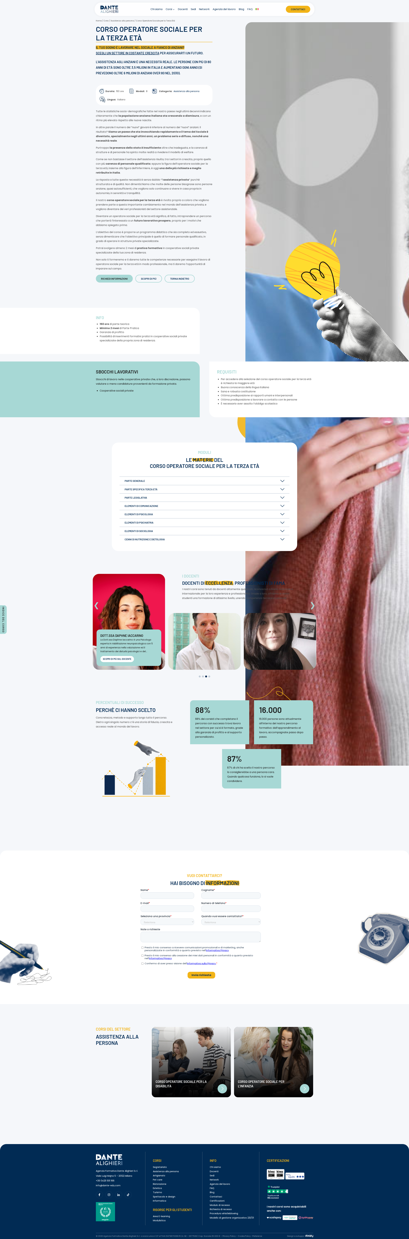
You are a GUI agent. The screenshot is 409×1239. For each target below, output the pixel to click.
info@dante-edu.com (108, 1185)
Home (99, 20)
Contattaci (298, 9)
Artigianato (159, 1175)
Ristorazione (159, 1184)
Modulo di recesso (220, 1205)
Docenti (183, 9)
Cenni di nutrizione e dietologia (145, 539)
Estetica (157, 1188)
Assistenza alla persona (122, 20)
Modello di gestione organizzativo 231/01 (232, 1217)
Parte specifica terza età (141, 489)
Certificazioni (217, 1200)
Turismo (157, 1192)
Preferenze (257, 1236)
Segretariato (160, 1167)
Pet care (157, 1179)
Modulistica (159, 1220)
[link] (191, 1062)
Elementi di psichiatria (139, 522)
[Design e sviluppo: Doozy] (309, 1237)
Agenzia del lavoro (224, 9)
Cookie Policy (244, 1236)
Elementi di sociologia (139, 530)
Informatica (159, 1200)
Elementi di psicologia (139, 514)
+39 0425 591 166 (105, 1180)
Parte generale (135, 480)
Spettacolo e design (164, 1196)
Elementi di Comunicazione (141, 505)
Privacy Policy (229, 1236)
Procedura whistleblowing (224, 1213)
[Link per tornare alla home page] (109, 1156)
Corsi (106, 20)
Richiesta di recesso (221, 1209)
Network (204, 9)
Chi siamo (156, 9)
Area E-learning (161, 1216)
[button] (96, 605)
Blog (241, 9)
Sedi (193, 9)
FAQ (250, 9)
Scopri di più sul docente (117, 659)
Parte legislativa (136, 497)
